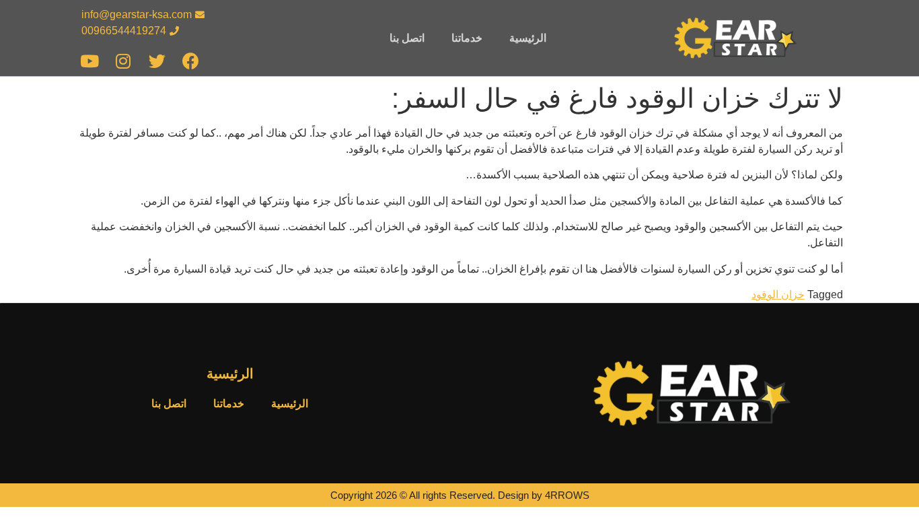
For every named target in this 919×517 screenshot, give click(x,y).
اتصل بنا (407, 38)
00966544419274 (123, 30)
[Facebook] (190, 61)
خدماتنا (466, 38)
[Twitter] (157, 61)
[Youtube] (89, 61)
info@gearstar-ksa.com (136, 14)
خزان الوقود (778, 294)
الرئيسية (527, 38)
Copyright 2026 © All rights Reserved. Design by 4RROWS (459, 495)
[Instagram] (123, 61)
